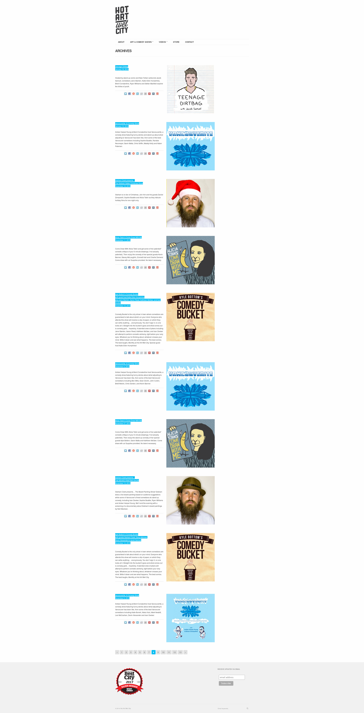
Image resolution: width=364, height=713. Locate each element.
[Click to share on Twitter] (125, 93)
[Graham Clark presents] (190, 500)
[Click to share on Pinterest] (149, 93)
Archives (123, 50)
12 (174, 652)
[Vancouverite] (190, 146)
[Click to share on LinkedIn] (137, 93)
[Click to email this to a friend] (145, 93)
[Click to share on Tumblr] (153, 93)
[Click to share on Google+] (157, 93)
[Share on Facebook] (129, 93)
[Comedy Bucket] (190, 317)
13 (180, 652)
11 (169, 652)
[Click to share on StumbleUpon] (133, 93)
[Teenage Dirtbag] (190, 89)
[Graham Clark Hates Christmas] (190, 203)
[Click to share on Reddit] (141, 93)
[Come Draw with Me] (190, 260)
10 (163, 652)
